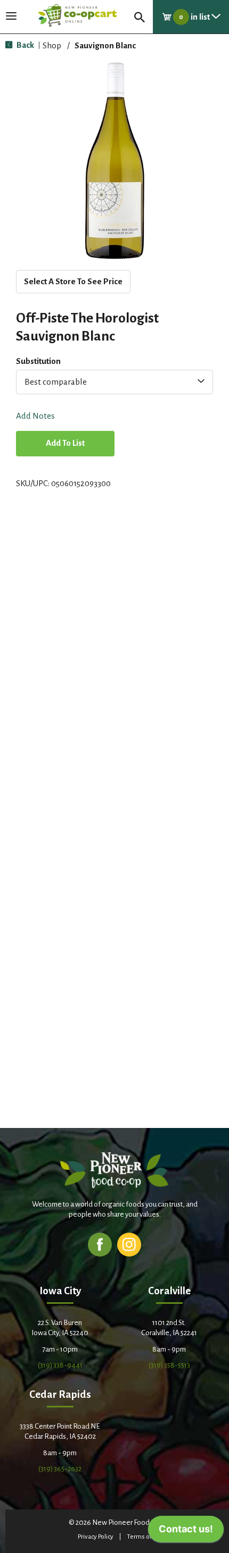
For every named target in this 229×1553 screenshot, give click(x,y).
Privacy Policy (95, 1536)
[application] (186, 1531)
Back (24, 44)
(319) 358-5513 (169, 1365)
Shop (52, 45)
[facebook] (100, 1244)
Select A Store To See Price (73, 281)
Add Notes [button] (35, 416)
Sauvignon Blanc (105, 45)
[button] (65, 444)
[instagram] (129, 1244)
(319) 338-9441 (60, 1365)
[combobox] (114, 382)
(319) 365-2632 (59, 1469)
